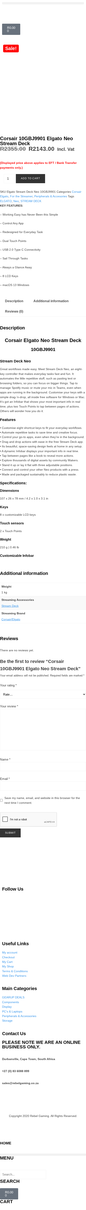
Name (5, 759)
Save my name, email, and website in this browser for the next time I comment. (42, 800)
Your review (9, 706)
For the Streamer (21, 196)
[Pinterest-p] (7, 901)
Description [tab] (14, 301)
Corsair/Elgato (10, 619)
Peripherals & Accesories (50, 196)
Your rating (8, 685)
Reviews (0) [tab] (14, 311)
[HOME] (5, 1134)
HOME (5, 1143)
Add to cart (30, 178)
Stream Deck (10, 605)
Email (5, 778)
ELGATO (6, 201)
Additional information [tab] (51, 301)
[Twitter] (48, 901)
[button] (43, 3)
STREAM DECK (30, 201)
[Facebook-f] (68, 901)
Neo (16, 201)
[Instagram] (28, 901)
